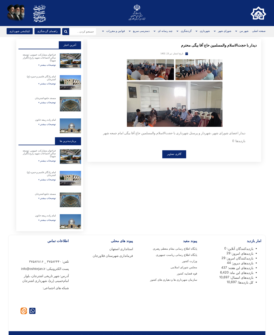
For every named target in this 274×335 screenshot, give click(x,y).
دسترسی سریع (141, 30)
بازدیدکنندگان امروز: (239, 258)
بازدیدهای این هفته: (240, 267)
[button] (20, 31)
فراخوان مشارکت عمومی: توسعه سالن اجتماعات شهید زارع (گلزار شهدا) (39, 57)
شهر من (244, 30)
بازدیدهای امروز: (241, 253)
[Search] (65, 31)
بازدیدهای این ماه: (241, 272)
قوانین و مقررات (115, 30)
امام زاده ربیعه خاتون (45, 119)
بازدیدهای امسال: (241, 277)
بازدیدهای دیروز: (242, 263)
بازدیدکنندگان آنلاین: (239, 248)
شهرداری (205, 30)
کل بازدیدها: (245, 282)
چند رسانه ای (165, 30)
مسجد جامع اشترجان (45, 98)
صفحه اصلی (259, 30)
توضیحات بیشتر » (47, 65)
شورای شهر (224, 30)
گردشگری (186, 30)
